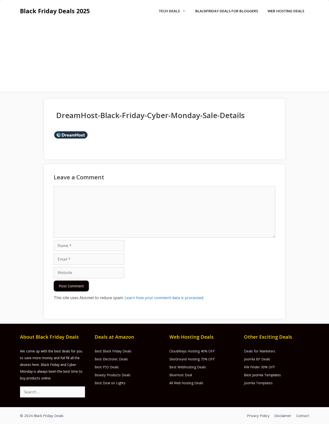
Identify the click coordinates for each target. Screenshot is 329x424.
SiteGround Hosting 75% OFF (192, 359)
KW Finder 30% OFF (259, 367)
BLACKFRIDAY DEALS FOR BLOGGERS (226, 10)
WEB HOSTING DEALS (286, 10)
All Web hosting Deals (186, 383)
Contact (302, 415)
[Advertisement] (164, 58)
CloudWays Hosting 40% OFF (192, 351)
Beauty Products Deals (113, 375)
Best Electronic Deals (111, 359)
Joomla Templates (258, 383)
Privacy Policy (258, 415)
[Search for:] (52, 392)
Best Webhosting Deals (187, 367)
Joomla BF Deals (257, 359)
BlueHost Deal (180, 375)
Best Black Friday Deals (113, 351)
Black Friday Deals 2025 (55, 11)
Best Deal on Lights (110, 383)
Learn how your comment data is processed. (164, 297)
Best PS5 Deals (107, 367)
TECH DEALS (169, 10)
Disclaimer (282, 415)
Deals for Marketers (259, 351)
